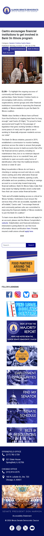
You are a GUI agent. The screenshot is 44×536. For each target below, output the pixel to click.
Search (31, 245)
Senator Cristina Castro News (19, 43)
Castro (5, 49)
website (5, 223)
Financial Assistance (18, 49)
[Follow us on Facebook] (9, 294)
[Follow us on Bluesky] (26, 294)
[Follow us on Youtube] (32, 527)
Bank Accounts (8, 53)
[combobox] (14, 245)
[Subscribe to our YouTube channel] (35, 294)
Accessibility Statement (22, 516)
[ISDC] (21, 10)
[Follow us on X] (26, 527)
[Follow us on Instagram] (17, 294)
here (28, 228)
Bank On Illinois (33, 49)
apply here (29, 231)
